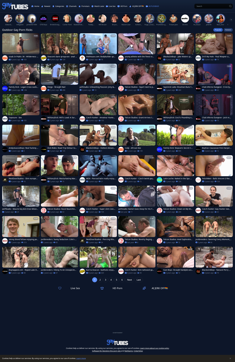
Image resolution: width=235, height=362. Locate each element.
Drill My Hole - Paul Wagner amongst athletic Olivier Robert (216, 56)
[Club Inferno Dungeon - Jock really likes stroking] (214, 108)
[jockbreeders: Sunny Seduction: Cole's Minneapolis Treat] (59, 230)
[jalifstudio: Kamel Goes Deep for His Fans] (137, 200)
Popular (218, 29)
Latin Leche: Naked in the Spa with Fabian (178, 178)
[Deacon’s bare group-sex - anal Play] (59, 47)
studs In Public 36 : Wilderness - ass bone (23, 56)
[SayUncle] (159, 88)
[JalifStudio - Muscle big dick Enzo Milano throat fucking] (21, 200)
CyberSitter (138, 351)
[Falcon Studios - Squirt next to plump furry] (137, 78)
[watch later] (5, 36)
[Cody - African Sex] (137, 139)
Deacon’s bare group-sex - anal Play (62, 56)
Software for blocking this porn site (106, 351)
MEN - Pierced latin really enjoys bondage (100, 178)
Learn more (81, 358)
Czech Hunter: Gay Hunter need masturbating (216, 209)
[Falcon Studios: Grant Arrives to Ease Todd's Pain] (137, 108)
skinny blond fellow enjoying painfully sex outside (23, 239)
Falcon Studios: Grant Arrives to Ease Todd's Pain (139, 117)
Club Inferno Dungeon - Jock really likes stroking (217, 117)
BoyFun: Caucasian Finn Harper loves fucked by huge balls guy (216, 148)
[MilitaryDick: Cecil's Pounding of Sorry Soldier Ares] (175, 108)
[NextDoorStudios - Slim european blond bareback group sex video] (21, 169)
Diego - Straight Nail (56, 87)
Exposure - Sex (15, 117)
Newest (228, 29)
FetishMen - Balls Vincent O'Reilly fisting (216, 178)
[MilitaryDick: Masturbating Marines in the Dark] (59, 169)
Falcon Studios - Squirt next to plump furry (139, 87)
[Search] (230, 6)
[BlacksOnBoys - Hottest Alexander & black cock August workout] (98, 139)
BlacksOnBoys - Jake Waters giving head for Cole (177, 56)
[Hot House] (82, 58)
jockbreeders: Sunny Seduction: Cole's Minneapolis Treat (59, 239)
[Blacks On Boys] (159, 58)
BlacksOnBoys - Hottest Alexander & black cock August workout (100, 148)
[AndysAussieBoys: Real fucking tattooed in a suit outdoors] (21, 139)
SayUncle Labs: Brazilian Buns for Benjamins (177, 87)
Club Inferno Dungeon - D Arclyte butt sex (217, 87)
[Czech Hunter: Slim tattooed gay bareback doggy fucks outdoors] (137, 261)
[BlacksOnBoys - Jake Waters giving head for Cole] (175, 47)
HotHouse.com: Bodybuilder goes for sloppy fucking (100, 56)
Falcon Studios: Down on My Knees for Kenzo (177, 209)
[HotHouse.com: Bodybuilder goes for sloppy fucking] (98, 47)
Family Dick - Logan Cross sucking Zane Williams (23, 87)
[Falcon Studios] (121, 88)
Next (129, 279)
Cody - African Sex (133, 148)
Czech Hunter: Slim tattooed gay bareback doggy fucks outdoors (139, 270)
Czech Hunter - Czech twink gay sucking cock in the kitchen (139, 178)
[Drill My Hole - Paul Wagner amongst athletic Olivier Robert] (214, 47)
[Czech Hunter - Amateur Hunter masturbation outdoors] (98, 108)
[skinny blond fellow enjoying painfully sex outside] (21, 230)
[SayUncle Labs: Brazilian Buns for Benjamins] (175, 78)
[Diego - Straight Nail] (59, 78)
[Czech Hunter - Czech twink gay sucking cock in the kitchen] (137, 169)
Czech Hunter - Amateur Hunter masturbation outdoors (100, 117)
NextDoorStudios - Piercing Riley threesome (100, 239)
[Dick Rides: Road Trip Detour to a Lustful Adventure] (59, 139)
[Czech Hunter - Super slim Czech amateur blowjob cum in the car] (98, 200)
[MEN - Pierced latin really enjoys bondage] (98, 169)
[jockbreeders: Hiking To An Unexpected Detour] (59, 261)
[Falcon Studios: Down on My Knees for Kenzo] (175, 200)
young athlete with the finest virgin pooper (139, 56)
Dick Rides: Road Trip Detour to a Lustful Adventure (62, 148)
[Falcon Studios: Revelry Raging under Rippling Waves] (137, 230)
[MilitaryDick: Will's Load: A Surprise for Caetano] (59, 108)
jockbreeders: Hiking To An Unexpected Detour (58, 270)
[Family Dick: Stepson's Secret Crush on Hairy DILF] (175, 139)
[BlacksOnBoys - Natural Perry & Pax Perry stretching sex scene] (214, 261)
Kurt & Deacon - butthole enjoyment (100, 270)
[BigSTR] (121, 58)
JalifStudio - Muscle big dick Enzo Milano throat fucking (20, 209)
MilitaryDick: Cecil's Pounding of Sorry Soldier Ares (177, 117)
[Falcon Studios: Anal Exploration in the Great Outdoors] (175, 230)
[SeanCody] (43, 58)
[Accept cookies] (230, 358)
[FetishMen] (198, 180)
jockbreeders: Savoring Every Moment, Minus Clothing (212, 239)
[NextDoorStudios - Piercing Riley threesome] (98, 230)
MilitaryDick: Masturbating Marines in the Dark (62, 178)
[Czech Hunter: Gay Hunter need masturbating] (214, 200)
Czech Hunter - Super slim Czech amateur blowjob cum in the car (100, 209)
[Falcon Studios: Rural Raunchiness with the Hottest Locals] (59, 200)
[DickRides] (43, 149)
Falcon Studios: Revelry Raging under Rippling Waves (139, 239)
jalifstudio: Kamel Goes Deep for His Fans (135, 209)
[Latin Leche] (159, 180)
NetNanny (129, 351)
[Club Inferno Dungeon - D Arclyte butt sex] (214, 78)
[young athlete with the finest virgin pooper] (137, 47)
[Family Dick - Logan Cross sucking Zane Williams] (21, 78)
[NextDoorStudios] (5, 180)
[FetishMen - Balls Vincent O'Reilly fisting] (214, 169)
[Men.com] (198, 58)
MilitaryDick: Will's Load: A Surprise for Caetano (62, 117)
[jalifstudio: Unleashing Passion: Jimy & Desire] (98, 78)
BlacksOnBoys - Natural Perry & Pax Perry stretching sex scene (216, 270)
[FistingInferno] (198, 88)
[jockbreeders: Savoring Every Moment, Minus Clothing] (214, 230)
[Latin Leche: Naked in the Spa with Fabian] (175, 169)
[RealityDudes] (5, 58)
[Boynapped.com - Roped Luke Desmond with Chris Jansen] (21, 261)
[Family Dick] (5, 88)
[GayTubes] (15, 6)
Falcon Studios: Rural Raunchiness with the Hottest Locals (62, 209)
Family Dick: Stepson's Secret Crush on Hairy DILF (177, 148)
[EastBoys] (159, 271)
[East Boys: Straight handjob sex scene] (175, 261)
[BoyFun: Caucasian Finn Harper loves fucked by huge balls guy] (214, 139)
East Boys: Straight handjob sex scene (178, 270)
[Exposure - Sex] (21, 108)
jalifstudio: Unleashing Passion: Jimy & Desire (97, 87)
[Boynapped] (5, 271)
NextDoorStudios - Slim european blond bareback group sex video (23, 178)
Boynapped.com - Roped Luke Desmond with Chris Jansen (23, 270)
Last (139, 279)
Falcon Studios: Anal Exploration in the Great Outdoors (177, 239)
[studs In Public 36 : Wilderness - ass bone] (21, 47)
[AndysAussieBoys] (5, 149)
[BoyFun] (198, 149)
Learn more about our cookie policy (154, 348)
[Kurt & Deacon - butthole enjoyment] (98, 261)
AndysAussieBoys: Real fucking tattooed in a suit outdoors (23, 148)
